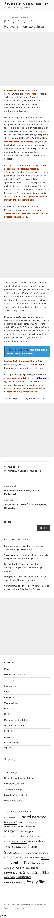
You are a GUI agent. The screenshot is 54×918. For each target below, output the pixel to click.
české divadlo (15, 882)
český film (36, 882)
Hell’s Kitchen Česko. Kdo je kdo (19, 778)
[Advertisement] (27, 59)
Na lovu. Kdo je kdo (13, 801)
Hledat (7, 522)
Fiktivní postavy (12, 742)
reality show (36, 841)
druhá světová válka (21, 811)
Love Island (30, 826)
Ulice (33, 863)
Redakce (24, 18)
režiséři (7, 847)
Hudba (7, 714)
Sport (7, 691)
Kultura (21, 826)
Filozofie (13, 467)
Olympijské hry (37, 832)
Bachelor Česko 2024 (14, 784)
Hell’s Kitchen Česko (12, 818)
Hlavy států (9, 708)
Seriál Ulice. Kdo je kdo (15, 789)
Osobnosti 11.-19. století (15, 720)
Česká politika (11, 703)
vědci (27, 868)
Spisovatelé (10, 686)
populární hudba (19, 841)
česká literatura (23, 877)
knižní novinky (38, 823)
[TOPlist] (4, 916)
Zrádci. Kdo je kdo (12, 772)
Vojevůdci (41, 863)
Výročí (7, 748)
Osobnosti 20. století (14, 725)
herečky (39, 817)
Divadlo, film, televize (14, 674)
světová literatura (39, 853)
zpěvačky (9, 872)
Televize (45, 858)
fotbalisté (35, 812)
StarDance (25, 853)
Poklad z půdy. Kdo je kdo (16, 795)
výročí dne (18, 867)
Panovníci (9, 697)
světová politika (14, 857)
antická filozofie (18, 471)
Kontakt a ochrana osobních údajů (19, 904)
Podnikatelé (38, 837)
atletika (6, 812)
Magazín (8, 669)
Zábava (7, 737)
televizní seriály (16, 862)
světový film (32, 857)
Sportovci (9, 680)
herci (26, 816)
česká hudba (9, 877)
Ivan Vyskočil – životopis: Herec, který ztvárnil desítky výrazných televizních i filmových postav (26, 567)
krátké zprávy (10, 826)
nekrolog (25, 831)
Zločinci (8, 731)
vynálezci (7, 868)
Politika (7, 842)
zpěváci (21, 872)
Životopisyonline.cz (26, 4)
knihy (29, 823)
